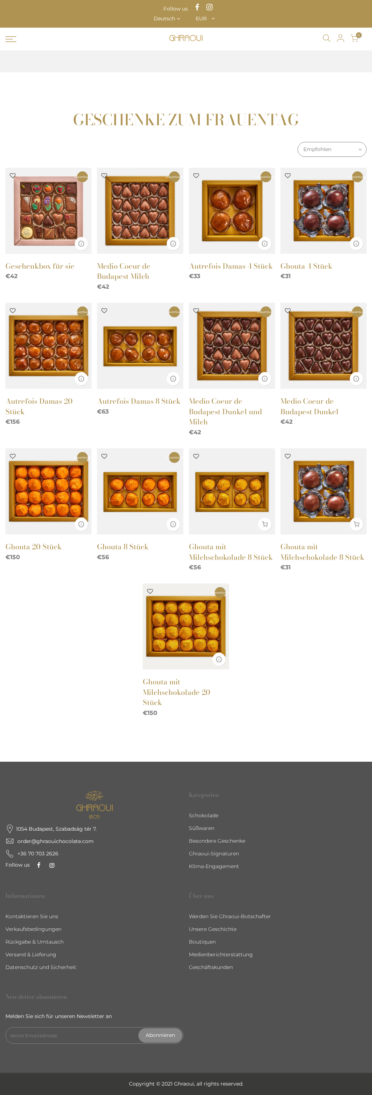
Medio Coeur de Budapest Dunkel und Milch (225, 411)
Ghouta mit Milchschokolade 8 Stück (231, 552)
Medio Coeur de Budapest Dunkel (309, 406)
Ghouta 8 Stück (123, 546)
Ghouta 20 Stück (33, 546)
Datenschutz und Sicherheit (40, 967)
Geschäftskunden (211, 967)
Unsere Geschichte (212, 929)
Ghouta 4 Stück (306, 266)
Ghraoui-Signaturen (214, 853)
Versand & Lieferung (30, 954)
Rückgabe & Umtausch (34, 942)
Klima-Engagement (214, 866)
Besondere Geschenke (217, 841)
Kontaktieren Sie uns (31, 916)
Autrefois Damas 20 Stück (39, 406)
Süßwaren (201, 828)
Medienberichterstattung (221, 954)
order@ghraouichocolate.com (55, 841)
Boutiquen (202, 942)
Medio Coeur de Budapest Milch (123, 271)
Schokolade (203, 815)
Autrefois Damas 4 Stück (231, 266)
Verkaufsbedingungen (33, 929)
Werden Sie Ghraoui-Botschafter (230, 916)
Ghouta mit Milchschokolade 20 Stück (176, 692)
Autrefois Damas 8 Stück (139, 401)
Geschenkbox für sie (39, 266)
